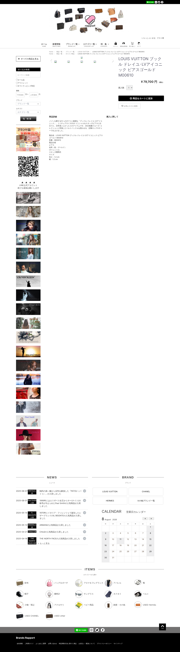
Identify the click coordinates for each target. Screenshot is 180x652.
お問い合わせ (52, 643)
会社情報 (20, 643)
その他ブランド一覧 (146, 500)
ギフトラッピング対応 (26, 86)
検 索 (29, 118)
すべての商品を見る (30, 59)
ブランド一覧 (72, 45)
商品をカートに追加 (143, 98)
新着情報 (56, 45)
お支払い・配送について (87, 643)
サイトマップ (118, 643)
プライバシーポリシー (104, 643)
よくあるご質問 (41, 643)
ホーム (44, 45)
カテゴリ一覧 (89, 45)
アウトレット (23, 83)
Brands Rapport (25, 637)
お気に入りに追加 (131, 106)
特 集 (103, 45)
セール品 (21, 80)
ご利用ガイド (29, 643)
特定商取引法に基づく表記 (68, 643)
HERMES (110, 500)
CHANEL (146, 491)
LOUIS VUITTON (109, 491)
